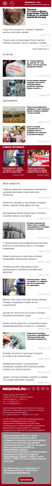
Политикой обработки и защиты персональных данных (21, 455)
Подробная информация (12, 432)
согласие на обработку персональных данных (19, 448)
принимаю (26, 479)
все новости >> (41, 49)
